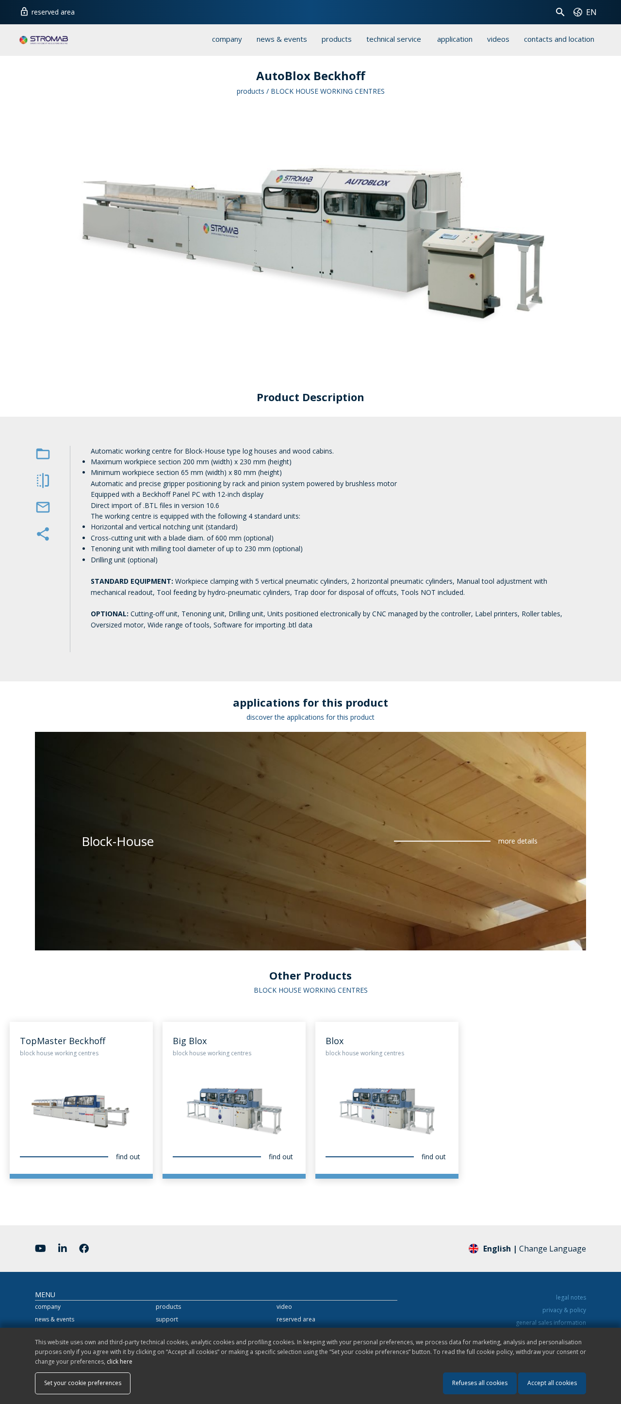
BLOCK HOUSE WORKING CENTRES (328, 91)
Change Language (534, 1248)
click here (119, 1361)
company (227, 39)
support (167, 1319)
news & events (282, 39)
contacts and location (559, 39)
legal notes (571, 1297)
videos (498, 39)
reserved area (47, 12)
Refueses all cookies (479, 1383)
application (455, 39)
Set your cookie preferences (82, 1383)
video (284, 1307)
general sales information (551, 1323)
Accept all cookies (552, 1383)
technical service (393, 39)
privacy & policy (564, 1310)
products (337, 39)
